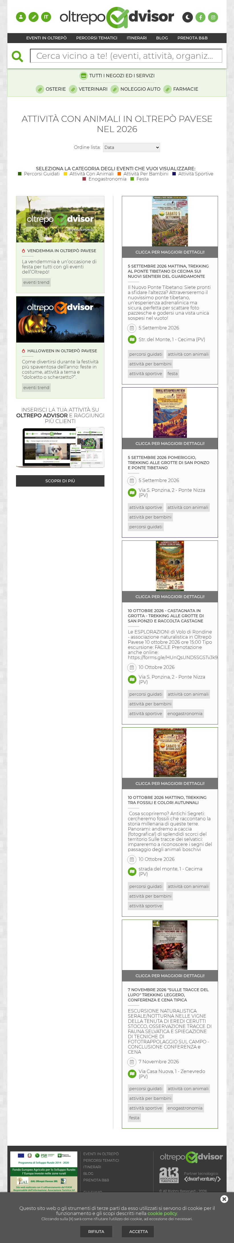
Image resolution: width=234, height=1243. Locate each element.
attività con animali (188, 354)
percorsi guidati (145, 354)
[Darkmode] (187, 17)
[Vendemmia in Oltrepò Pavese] (60, 219)
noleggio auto (140, 89)
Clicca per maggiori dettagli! (170, 252)
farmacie (185, 89)
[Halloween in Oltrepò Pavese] (60, 319)
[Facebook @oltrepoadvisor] (200, 17)
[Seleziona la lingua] (46, 16)
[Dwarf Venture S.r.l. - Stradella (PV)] (202, 1180)
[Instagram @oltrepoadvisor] (213, 17)
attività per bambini (150, 364)
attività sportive (145, 373)
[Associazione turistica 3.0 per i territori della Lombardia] (169, 1175)
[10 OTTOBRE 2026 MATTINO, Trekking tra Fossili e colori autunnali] (170, 753)
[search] (20, 57)
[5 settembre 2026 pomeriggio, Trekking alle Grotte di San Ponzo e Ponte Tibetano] (170, 413)
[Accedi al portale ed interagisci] (21, 16)
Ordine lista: (87, 147)
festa (173, 373)
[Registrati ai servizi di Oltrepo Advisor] (34, 16)
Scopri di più (60, 480)
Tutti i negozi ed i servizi (122, 75)
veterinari (93, 89)
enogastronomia (185, 713)
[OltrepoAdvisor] (117, 26)
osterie (56, 89)
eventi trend (36, 282)
